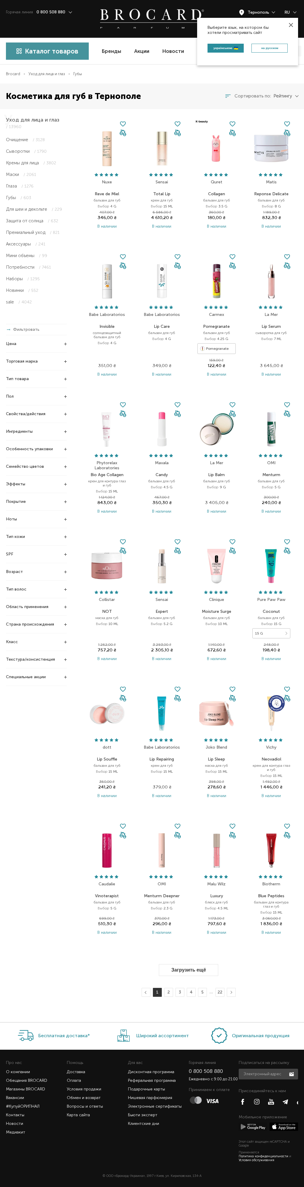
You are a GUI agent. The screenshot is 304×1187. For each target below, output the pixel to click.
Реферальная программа (152, 1080)
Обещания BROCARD (26, 1080)
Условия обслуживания (256, 1160)
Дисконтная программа (151, 1071)
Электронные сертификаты (155, 1106)
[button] (123, 133)
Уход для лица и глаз (46, 74)
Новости (173, 51)
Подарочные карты (146, 1089)
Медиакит (15, 1132)
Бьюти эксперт (142, 1114)
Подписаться (292, 1074)
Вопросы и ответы (85, 1106)
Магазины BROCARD (25, 1089)
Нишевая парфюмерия (150, 1097)
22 (220, 992)
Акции (141, 51)
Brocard (13, 74)
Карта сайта (78, 1114)
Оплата (74, 1080)
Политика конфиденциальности (263, 1156)
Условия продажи (84, 1089)
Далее (230, 992)
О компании (18, 1071)
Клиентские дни (143, 1123)
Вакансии (15, 1097)
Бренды (111, 51)
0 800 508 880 (206, 1071)
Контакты (15, 1114)
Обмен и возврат (84, 1097)
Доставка (76, 1071)
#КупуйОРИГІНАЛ (22, 1106)
